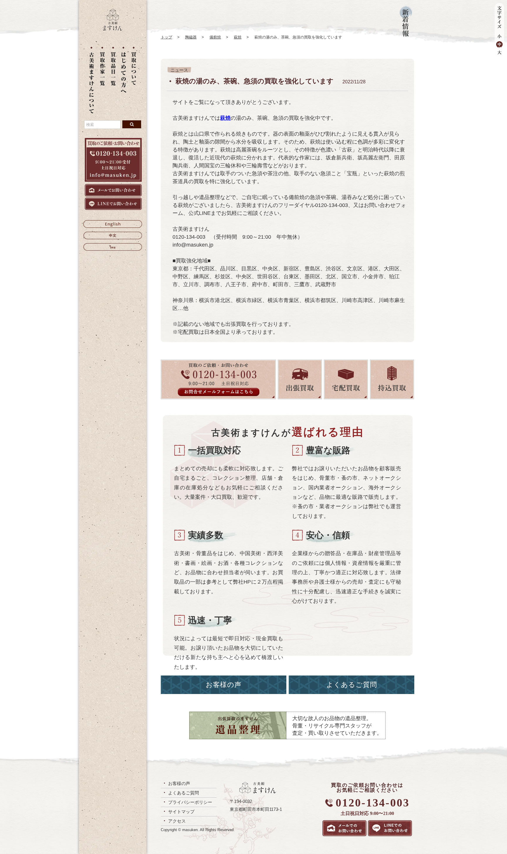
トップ (166, 37)
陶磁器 (191, 37)
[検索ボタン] (131, 124)
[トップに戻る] (112, 29)
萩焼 (237, 37)
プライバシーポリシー (190, 802)
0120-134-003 (373, 802)
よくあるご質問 (351, 684)
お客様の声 (223, 684)
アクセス (177, 820)
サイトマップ (181, 811)
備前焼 (215, 37)
